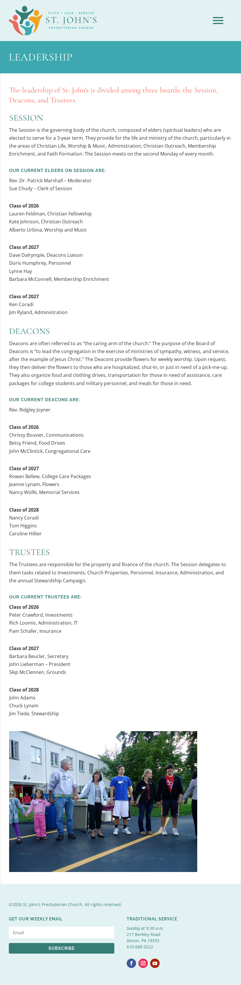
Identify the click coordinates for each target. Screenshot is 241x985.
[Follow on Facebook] (131, 963)
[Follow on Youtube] (155, 963)
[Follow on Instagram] (143, 963)
